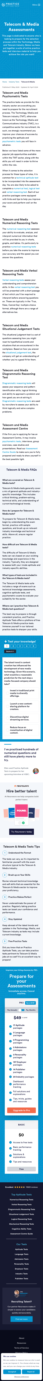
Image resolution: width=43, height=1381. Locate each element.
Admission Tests (21, 1259)
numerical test (21, 188)
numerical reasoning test (19, 228)
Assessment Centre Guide (21, 1233)
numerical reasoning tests (23, 246)
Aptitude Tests (21, 1249)
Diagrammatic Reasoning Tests (21, 1209)
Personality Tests (21, 1264)
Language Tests (21, 1254)
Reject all (31, 1372)
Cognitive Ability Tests (21, 1229)
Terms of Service (21, 1348)
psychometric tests (11, 141)
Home (4, 82)
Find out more (22, 1319)
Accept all (12, 1372)
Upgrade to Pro (21, 1110)
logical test (34, 188)
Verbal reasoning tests (13, 280)
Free (21, 1169)
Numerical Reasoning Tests (21, 1199)
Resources (21, 1343)
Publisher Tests (21, 1278)
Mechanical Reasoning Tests (21, 1224)
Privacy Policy (21, 1353)
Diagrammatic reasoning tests (16, 383)
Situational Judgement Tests (21, 1214)
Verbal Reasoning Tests (21, 1204)
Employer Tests (21, 1269)
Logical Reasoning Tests (21, 1219)
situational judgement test (18, 352)
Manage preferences (21, 1377)
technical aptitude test (27, 177)
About (21, 1338)
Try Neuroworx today (21, 831)
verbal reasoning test (17, 192)
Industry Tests (14, 82)
